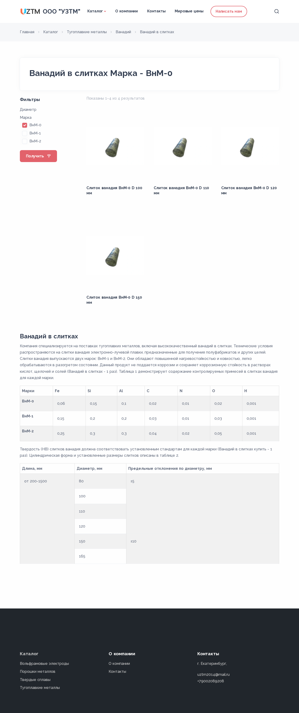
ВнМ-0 (35, 125)
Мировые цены (189, 11)
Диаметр (28, 109)
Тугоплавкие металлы (40, 687)
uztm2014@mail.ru (213, 674)
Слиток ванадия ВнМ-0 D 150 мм (114, 300)
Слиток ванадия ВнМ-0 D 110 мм (181, 190)
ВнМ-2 (35, 141)
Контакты (156, 11)
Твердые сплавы (35, 679)
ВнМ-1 (35, 133)
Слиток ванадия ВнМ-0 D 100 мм (114, 190)
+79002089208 (210, 681)
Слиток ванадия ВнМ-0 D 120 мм (249, 190)
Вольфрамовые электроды (44, 663)
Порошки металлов (37, 671)
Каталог (95, 11)
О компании (126, 11)
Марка (26, 117)
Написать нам (229, 11)
